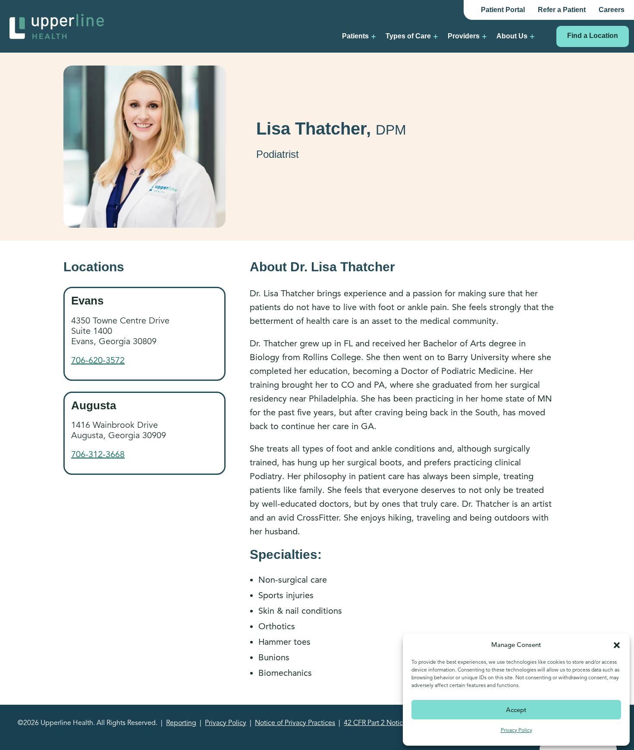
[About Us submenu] (532, 36)
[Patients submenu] (373, 36)
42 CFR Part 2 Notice (375, 723)
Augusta (93, 405)
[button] (616, 644)
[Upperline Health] (56, 25)
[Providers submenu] (484, 36)
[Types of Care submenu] (435, 36)
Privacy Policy (516, 730)
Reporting (181, 723)
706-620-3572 (98, 360)
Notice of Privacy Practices (295, 723)
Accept (516, 710)
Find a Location (592, 35)
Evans (87, 300)
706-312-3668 (98, 454)
